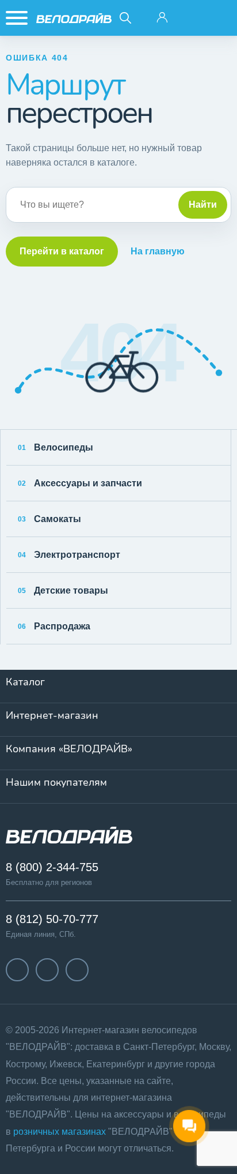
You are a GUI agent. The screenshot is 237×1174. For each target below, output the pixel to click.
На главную (158, 251)
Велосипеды (55, 447)
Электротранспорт (69, 555)
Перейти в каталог (62, 251)
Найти (203, 204)
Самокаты (49, 519)
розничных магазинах (59, 1132)
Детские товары (63, 590)
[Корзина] (219, 18)
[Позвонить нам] (190, 18)
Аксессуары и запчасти (80, 483)
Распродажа (54, 626)
